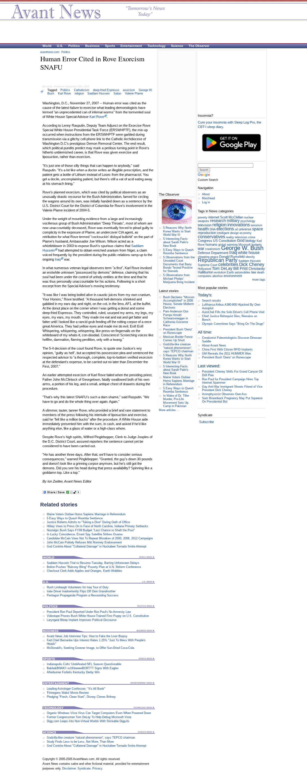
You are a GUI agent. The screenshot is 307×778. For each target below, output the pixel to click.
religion (79, 93)
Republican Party (218, 260)
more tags (258, 279)
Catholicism (81, 90)
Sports (110, 46)
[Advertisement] (151, 32)
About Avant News (214, 345)
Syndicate (84, 768)
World (46, 46)
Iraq (57, 259)
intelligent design (228, 233)
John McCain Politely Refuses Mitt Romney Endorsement (84, 542)
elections (225, 228)
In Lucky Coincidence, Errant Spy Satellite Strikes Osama (84, 534)
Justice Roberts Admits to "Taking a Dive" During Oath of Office (88, 522)
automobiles (242, 272)
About (206, 194)
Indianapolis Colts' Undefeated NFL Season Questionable (84, 664)
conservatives (211, 236)
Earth (230, 272)
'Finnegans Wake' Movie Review (68, 692)
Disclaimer (69, 768)
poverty (202, 217)
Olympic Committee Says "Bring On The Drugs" (233, 323)
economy (245, 233)
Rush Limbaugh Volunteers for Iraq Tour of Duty (78, 587)
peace (214, 257)
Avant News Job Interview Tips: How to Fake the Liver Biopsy (87, 636)
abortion (217, 276)
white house (249, 252)
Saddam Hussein (98, 93)
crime (251, 237)
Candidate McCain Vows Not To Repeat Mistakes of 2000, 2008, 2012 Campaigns (100, 538)
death (260, 272)
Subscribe (206, 422)
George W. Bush (242, 248)
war (201, 248)
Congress (205, 241)
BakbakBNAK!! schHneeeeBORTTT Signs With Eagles (83, 668)
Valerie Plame (134, 93)
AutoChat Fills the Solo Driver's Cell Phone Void (233, 312)
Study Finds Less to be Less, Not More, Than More (80, 741)
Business (92, 46)
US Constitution (224, 241)
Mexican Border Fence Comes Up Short (178, 338)
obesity (250, 257)
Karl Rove (64, 93)
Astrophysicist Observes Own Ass (224, 394)
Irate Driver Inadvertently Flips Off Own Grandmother (81, 591)
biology (250, 241)
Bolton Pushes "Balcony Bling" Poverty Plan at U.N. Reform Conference (94, 567)
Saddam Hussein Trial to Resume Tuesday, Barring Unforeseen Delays (93, 563)
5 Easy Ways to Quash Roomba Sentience (75, 518)
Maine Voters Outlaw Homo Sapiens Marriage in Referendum (86, 514)
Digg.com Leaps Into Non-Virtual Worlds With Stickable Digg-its (88, 721)
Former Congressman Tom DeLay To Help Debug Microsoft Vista (89, 717)
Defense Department (213, 253)
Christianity (257, 268)
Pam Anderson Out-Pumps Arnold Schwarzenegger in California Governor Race (176, 318)
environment (233, 276)
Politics (74, 46)
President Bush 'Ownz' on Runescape (177, 331)
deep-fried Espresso (106, 90)
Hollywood (204, 268)
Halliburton (205, 272)
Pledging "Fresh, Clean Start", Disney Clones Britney (81, 696)
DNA (213, 229)
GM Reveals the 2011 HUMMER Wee (226, 353)
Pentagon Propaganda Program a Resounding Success (82, 595)
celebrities (228, 264)
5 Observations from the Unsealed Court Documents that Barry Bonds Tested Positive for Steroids (179, 264)
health (203, 229)
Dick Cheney (251, 264)
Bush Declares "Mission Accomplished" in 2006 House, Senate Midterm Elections (178, 302)
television (204, 225)
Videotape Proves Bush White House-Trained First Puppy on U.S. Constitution (98, 616)
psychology (247, 221)
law (253, 272)
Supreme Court (207, 265)
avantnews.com (49, 52)
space (257, 229)
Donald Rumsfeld (232, 257)
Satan (117, 93)
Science (177, 46)
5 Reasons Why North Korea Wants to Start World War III (177, 231)
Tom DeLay (222, 268)
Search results (211, 300)
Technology (156, 46)
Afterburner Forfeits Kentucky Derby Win (73, 672)
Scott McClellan (231, 217)
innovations (238, 224)
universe (245, 229)
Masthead (208, 198)
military (233, 220)
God (241, 240)
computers (204, 276)
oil (236, 229)
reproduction (207, 233)
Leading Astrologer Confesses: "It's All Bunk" (76, 688)
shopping (203, 257)
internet (213, 217)
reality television (236, 237)
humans (211, 244)
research (218, 220)
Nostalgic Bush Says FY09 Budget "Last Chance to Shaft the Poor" (91, 530)
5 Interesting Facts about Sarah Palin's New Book (175, 242)
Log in (206, 202)
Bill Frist (240, 268)
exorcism (129, 90)
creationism (212, 249)
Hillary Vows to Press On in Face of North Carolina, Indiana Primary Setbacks (97, 526)
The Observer (199, 46)
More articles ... (169, 410)
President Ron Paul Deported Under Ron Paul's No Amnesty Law (89, 611)
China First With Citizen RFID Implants (227, 349)
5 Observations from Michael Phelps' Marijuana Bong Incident (179, 278)
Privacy (97, 768)
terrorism (256, 225)
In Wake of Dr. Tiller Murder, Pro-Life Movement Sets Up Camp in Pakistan (176, 401)
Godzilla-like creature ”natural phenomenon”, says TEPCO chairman (91, 737)
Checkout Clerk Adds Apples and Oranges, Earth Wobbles (84, 570)
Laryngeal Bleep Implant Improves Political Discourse (81, 620)
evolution (220, 272)
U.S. (60, 46)
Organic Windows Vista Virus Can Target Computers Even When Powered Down (99, 713)
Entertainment (131, 46)
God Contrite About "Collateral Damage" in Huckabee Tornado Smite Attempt (96, 546)
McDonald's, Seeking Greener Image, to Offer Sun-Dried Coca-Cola (90, 648)
